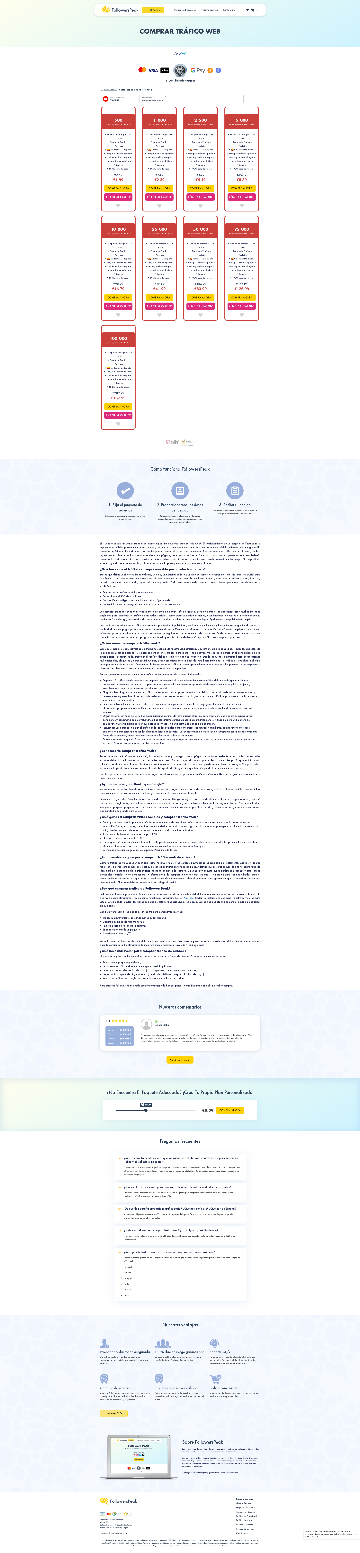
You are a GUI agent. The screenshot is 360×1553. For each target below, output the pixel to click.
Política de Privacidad (246, 1516)
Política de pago (244, 1520)
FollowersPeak (110, 90)
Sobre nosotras (244, 1499)
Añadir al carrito (118, 197)
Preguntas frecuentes (185, 9)
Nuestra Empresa (209, 9)
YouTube (189, 897)
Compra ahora (118, 188)
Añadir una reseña (180, 1060)
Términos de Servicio (245, 1511)
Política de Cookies (245, 1528)
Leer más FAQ (114, 1413)
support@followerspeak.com (111, 1519)
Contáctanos (229, 9)
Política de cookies (312, 1537)
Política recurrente (244, 1524)
